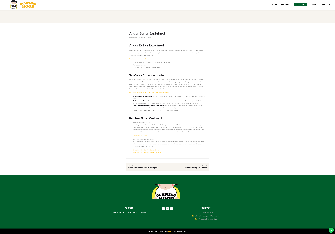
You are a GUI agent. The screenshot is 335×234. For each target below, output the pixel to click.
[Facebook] (163, 208)
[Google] (171, 208)
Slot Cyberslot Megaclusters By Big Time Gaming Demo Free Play (149, 92)
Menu (314, 4)
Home (274, 4)
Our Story (285, 4)
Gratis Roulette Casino (140, 135)
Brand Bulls (171, 231)
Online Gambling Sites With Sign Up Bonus (146, 150)
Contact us (325, 4)
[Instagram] (167, 208)
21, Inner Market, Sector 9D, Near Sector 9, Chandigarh (129, 212)
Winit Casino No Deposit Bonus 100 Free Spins (147, 152)
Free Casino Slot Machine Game (139, 59)
